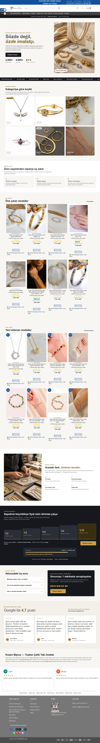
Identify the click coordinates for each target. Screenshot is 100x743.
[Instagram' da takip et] (70, 3)
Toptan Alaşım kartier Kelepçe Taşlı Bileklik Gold (36, 235)
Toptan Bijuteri (23, 693)
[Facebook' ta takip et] (67, 3)
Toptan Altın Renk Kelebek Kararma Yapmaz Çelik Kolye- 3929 (36, 364)
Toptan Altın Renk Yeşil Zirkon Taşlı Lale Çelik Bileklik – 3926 (15, 420)
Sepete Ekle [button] (15, 250)
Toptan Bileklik (60, 693)
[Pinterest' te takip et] (85, 3)
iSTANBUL (54, 713)
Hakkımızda (12, 721)
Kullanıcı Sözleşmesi (14, 704)
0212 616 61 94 (59, 586)
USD (3, 9)
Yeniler (33, 13)
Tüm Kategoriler (15, 13)
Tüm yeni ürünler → (89, 330)
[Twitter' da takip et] (77, 3)
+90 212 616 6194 (63, 559)
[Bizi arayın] (82, 3)
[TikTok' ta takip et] (72, 3)
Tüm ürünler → (91, 201)
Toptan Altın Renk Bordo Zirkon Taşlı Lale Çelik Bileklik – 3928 (57, 364)
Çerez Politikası (13, 718)
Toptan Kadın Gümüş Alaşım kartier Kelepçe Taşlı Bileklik (78, 291)
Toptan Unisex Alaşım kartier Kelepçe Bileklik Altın (16, 235)
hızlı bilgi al (50, 559)
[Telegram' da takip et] (90, 3)
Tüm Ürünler (26, 13)
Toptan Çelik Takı (41, 693)
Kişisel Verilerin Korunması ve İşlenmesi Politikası (17, 711)
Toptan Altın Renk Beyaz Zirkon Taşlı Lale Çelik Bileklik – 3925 (36, 420)
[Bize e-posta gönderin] (80, 3)
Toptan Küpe (68, 693)
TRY (3, 13)
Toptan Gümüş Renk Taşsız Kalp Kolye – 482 (78, 235)
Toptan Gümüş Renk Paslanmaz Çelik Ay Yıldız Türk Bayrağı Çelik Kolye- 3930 (16, 365)
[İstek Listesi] (77, 8)
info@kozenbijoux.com (57, 715)
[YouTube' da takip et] (87, 3)
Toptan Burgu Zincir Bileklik (16, 290)
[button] (82, 8)
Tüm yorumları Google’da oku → (76, 611)
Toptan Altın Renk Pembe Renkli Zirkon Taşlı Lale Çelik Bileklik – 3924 (57, 421)
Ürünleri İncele (13, 55)
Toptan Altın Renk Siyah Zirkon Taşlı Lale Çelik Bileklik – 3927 (78, 364)
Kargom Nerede (86, 1)
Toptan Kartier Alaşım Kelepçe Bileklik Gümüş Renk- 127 (57, 235)
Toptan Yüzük (77, 693)
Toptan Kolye (50, 693)
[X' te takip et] (75, 3)
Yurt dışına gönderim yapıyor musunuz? (19, 585)
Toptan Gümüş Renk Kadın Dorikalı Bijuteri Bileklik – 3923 (78, 420)
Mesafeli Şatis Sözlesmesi (16, 707)
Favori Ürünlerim (77, 1)
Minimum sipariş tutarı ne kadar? (17, 579)
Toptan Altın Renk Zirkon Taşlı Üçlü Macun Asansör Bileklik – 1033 (57, 291)
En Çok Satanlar (58, 13)
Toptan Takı (31, 693)
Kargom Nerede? (35, 710)
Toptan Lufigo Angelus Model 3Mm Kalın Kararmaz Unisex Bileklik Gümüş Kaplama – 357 (36, 292)
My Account (69, 1)
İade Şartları (12, 715)
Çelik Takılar (48, 13)
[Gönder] (59, 8)
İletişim (66, 13)
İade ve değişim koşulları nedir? (17, 591)
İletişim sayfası (58, 591)
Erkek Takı (40, 13)
